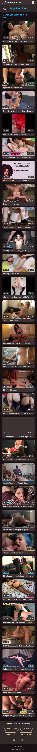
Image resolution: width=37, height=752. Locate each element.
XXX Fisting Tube (18, 740)
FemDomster (26, 729)
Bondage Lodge (11, 729)
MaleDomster (14, 2)
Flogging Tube (10, 734)
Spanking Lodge (26, 734)
